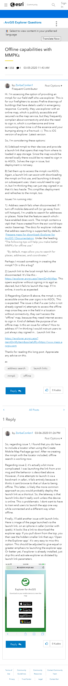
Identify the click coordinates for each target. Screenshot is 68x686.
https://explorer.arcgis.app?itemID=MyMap (31, 278)
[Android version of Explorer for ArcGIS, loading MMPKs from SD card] (64, 410)
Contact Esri (54, 679)
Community (32, 4)
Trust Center (26, 679)
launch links (40, 368)
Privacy (12, 679)
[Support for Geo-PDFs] (4, 410)
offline (27, 375)
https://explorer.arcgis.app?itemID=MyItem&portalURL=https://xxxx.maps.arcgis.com (33, 342)
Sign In (63, 4)
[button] (53, 85)
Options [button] (56, 24)
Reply (13, 391)
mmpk (11, 375)
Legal (40, 679)
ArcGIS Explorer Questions (23, 22)
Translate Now (51, 38)
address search (16, 368)
